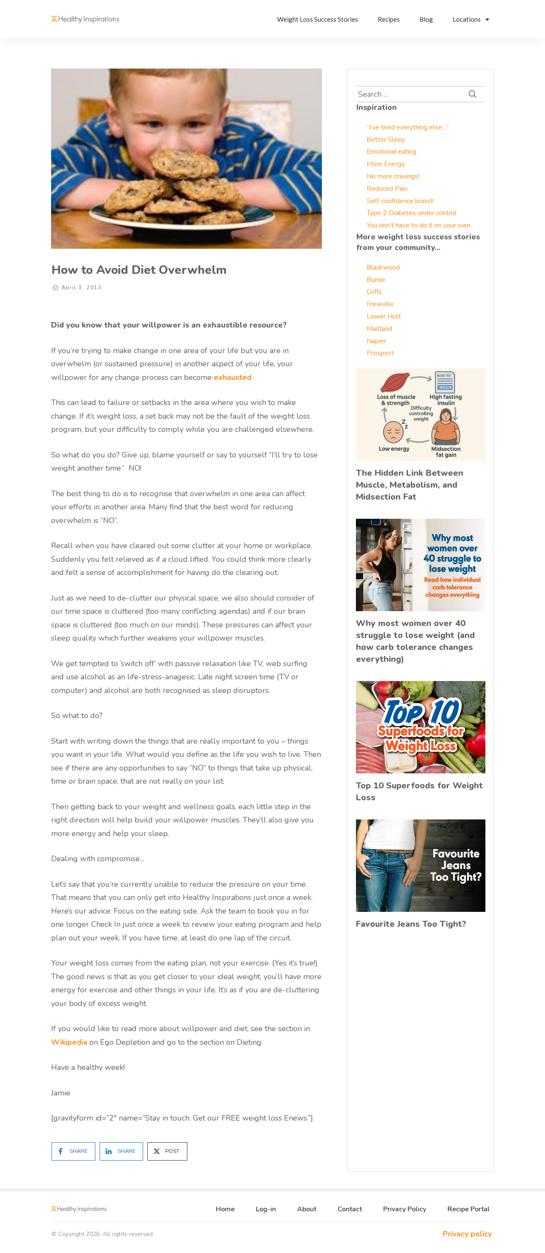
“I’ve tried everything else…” (408, 127)
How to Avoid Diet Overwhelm (139, 270)
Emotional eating (391, 151)
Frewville (380, 304)
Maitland (379, 328)
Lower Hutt (384, 316)
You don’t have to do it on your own (418, 225)
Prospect (380, 353)
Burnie (376, 280)
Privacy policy (467, 1234)
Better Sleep (386, 139)
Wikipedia (69, 1042)
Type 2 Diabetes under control (411, 213)
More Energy (386, 164)
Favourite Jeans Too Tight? (411, 924)
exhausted (233, 377)
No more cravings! (393, 176)
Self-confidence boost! (400, 201)
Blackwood (383, 267)
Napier (376, 341)
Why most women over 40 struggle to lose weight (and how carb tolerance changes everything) (415, 641)
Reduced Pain (387, 188)
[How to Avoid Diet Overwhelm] (186, 159)
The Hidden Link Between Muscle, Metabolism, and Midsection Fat (409, 485)
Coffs (374, 291)
